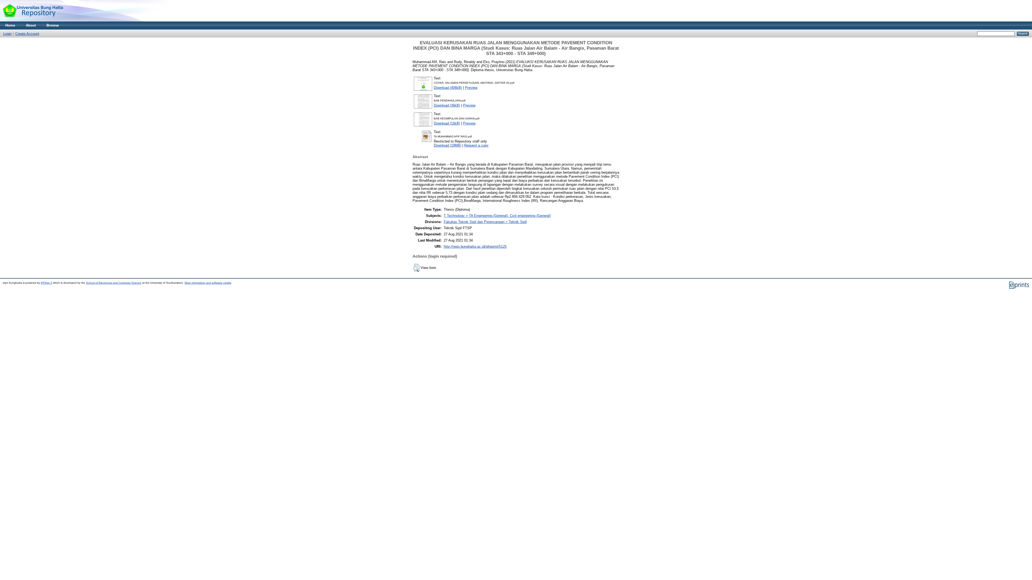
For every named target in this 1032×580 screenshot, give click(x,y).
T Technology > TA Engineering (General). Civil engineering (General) (497, 216)
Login (7, 34)
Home (10, 25)
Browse (52, 25)
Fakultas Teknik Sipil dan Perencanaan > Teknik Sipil (485, 222)
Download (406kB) (448, 88)
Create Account (27, 34)
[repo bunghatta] (33, 20)
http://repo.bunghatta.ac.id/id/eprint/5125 (475, 247)
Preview (471, 88)
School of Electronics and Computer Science (113, 282)
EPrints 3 (46, 282)
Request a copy (476, 145)
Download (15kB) (447, 123)
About (31, 25)
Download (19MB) (447, 145)
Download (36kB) (447, 105)
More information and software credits (208, 282)
